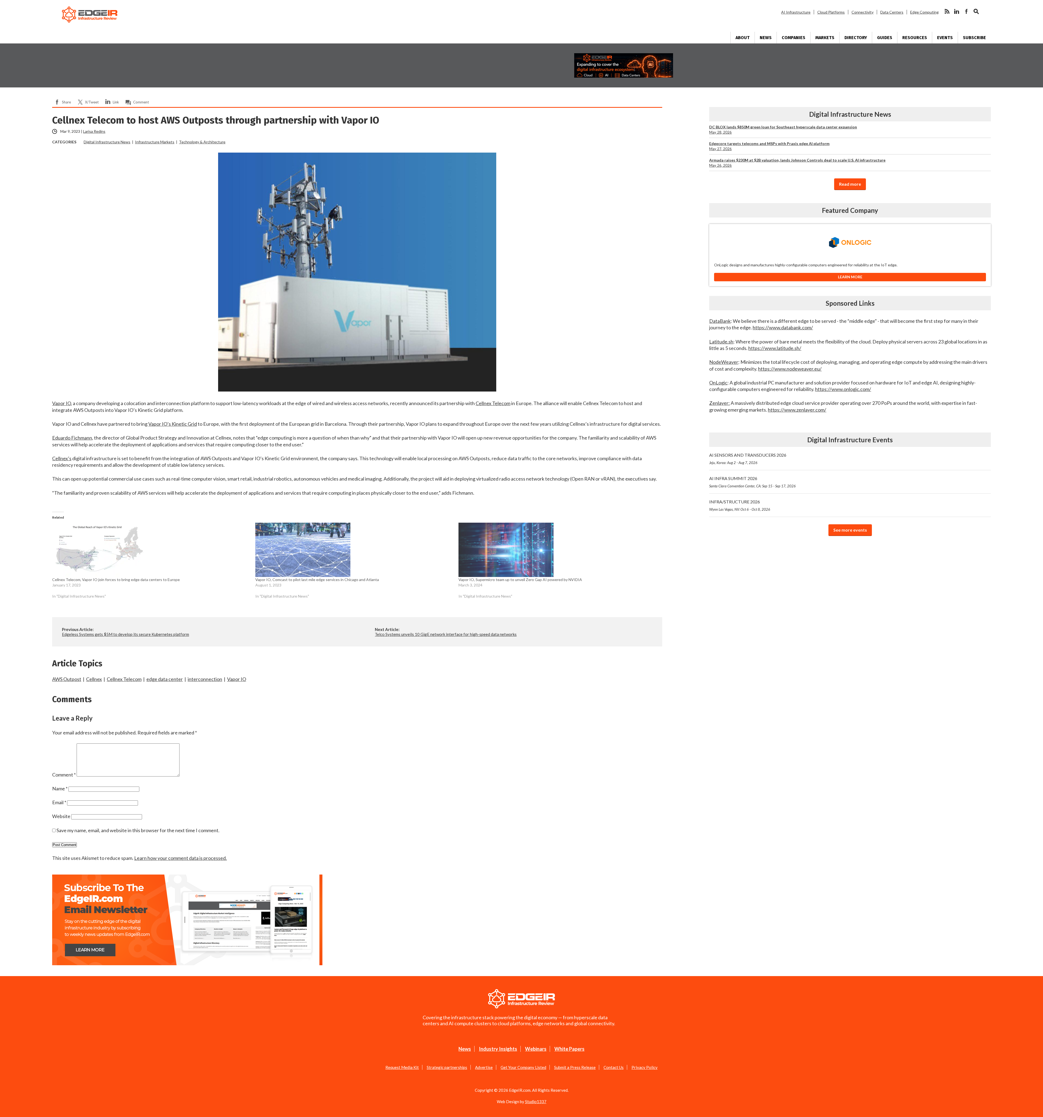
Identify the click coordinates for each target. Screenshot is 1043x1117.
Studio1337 (535, 1101)
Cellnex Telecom (493, 403)
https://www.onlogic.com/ (843, 389)
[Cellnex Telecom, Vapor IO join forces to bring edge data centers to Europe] (151, 550)
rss (947, 11)
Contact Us (614, 1067)
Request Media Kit (402, 1067)
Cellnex (94, 679)
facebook (966, 11)
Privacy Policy (645, 1067)
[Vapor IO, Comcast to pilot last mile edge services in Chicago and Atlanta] (354, 550)
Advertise (484, 1067)
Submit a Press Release (575, 1067)
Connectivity (863, 12)
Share (66, 102)
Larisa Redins (94, 131)
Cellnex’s (61, 458)
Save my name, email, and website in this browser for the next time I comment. (137, 830)
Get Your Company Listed (523, 1067)
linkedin (957, 11)
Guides (884, 37)
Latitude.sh (721, 342)
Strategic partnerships (447, 1067)
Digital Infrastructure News (107, 142)
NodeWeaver (723, 362)
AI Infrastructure (795, 12)
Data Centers (891, 12)
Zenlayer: (719, 403)
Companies (793, 37)
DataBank (720, 321)
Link (116, 102)
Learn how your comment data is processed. (180, 858)
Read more (850, 184)
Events (945, 37)
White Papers (569, 1049)
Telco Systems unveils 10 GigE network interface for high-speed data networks (446, 634)
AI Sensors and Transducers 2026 (747, 458)
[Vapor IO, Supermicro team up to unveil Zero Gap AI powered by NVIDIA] (557, 550)
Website (61, 816)
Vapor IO (61, 403)
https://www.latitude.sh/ (774, 348)
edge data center (164, 679)
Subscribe (974, 37)
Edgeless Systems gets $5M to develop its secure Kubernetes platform (125, 634)
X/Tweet (92, 102)
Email (59, 802)
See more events (850, 529)
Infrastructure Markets (154, 142)
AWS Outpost (66, 679)
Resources (914, 37)
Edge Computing (924, 12)
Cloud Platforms (831, 12)
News (766, 37)
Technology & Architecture (202, 142)
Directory (855, 37)
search (976, 11)
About (743, 37)
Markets (824, 37)
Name (60, 788)
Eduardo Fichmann (72, 438)
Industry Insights (498, 1049)
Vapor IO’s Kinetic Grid (172, 424)
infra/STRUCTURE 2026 (739, 505)
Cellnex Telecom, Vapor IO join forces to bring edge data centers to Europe (116, 579)
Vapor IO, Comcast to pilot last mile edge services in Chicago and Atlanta (317, 579)
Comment (141, 102)
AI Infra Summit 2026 (752, 482)
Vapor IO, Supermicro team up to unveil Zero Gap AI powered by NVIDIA (520, 579)
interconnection (205, 679)
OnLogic (718, 383)
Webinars (535, 1049)
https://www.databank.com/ (783, 327)
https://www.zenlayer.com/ (797, 410)
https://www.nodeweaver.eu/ (790, 369)
